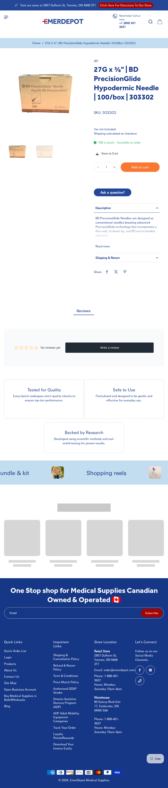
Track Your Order (64, 727)
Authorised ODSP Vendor (65, 690)
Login (7, 657)
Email (13, 613)
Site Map (10, 683)
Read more (102, 246)
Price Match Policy (66, 682)
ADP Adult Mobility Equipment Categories (66, 717)
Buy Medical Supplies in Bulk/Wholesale (20, 697)
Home (36, 43)
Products (10, 664)
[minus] (98, 167)
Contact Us (11, 676)
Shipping (100, 133)
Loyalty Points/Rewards (63, 736)
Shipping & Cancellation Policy (66, 657)
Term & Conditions (65, 675)
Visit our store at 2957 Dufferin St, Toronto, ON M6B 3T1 (58, 5)
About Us (10, 670)
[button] (140, 167)
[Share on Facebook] (106, 271)
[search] (150, 21)
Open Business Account (20, 689)
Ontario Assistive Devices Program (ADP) (64, 703)
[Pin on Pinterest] (124, 271)
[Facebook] (139, 670)
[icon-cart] (159, 21)
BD (96, 61)
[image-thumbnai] (17, 153)
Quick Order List (15, 651)
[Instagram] (150, 670)
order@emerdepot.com (119, 670)
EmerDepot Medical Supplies (89, 780)
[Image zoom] (44, 99)
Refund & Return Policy (64, 667)
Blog (7, 706)
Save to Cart (109, 153)
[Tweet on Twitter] (115, 271)
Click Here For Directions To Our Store (126, 5)
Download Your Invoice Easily (63, 746)
